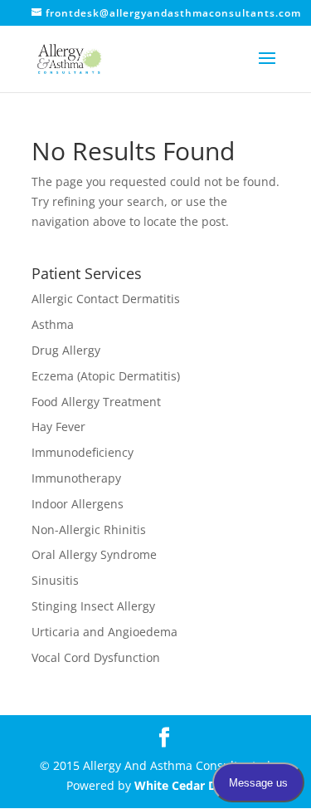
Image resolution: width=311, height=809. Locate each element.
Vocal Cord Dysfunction (96, 657)
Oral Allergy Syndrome (94, 554)
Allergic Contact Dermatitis (106, 298)
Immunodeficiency (83, 452)
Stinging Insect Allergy (93, 606)
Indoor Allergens (78, 504)
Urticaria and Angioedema (104, 632)
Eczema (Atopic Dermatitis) (106, 376)
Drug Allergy (66, 350)
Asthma (53, 324)
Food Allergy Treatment (96, 401)
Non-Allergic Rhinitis (89, 529)
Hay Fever (58, 426)
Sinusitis (55, 580)
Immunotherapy (76, 478)
